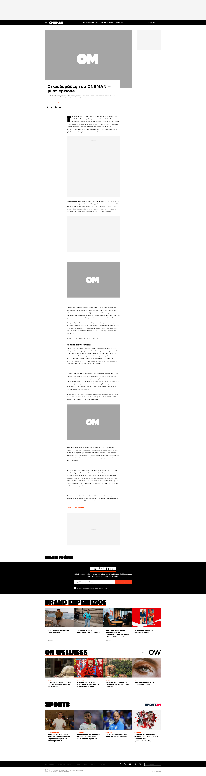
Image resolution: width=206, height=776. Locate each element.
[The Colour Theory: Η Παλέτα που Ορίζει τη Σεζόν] (88, 617)
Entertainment (88, 22)
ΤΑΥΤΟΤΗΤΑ (61, 764)
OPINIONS (108, 732)
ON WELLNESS (66, 653)
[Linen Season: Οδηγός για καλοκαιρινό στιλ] (59, 617)
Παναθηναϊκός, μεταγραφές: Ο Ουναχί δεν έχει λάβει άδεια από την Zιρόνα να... (88, 737)
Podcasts (119, 22)
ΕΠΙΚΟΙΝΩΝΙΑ (49, 764)
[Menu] (46, 22)
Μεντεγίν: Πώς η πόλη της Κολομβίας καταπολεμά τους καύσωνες (117, 684)
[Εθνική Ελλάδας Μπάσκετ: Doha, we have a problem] (117, 720)
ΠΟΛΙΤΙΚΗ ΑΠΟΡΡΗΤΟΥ (97, 764)
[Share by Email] (60, 107)
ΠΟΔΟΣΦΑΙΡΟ (81, 732)
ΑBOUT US (71, 764)
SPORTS (57, 705)
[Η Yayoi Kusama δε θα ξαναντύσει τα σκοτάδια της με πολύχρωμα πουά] (88, 667)
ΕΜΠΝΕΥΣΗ (80, 680)
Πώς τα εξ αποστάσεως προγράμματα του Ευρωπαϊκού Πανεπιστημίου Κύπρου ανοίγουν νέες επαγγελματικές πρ (117, 634)
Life (97, 22)
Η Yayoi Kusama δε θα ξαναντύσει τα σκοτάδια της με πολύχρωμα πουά (88, 684)
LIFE (69, 507)
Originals (111, 22)
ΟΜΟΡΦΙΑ (137, 680)
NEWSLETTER (153, 764)
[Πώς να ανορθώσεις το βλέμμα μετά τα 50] (146, 667)
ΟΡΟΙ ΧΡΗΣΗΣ (82, 764)
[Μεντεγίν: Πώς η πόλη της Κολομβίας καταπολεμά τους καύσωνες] (117, 667)
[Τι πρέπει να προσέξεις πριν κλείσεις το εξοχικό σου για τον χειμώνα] (59, 667)
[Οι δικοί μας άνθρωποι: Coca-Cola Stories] (146, 617)
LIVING (50, 680)
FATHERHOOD (52, 83)
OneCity (103, 22)
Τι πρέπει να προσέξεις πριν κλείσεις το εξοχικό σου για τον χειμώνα (59, 684)
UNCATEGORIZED (53, 732)
